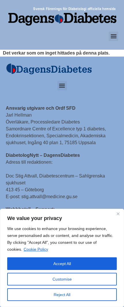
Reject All (62, 294)
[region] (62, 258)
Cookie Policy (36, 249)
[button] (113, 36)
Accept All (62, 263)
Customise (62, 279)
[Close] (117, 213)
